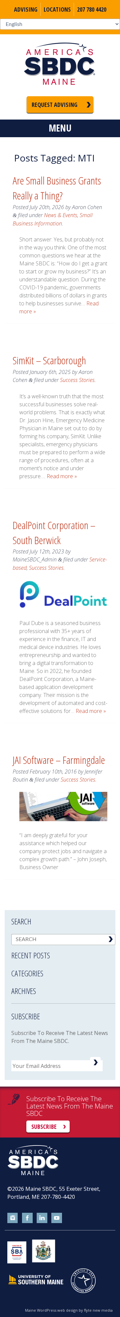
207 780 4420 (91, 9)
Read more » (62, 476)
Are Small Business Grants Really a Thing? (57, 187)
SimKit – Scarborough (49, 360)
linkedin (42, 1218)
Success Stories (77, 380)
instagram (12, 1218)
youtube (56, 1218)
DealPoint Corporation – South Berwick (54, 532)
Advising (25, 9)
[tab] (63, 951)
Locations (57, 9)
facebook (27, 1218)
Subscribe (44, 1127)
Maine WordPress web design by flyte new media (69, 1310)
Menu (60, 128)
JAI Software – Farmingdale (59, 760)
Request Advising (54, 105)
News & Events (60, 215)
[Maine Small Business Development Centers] (60, 65)
